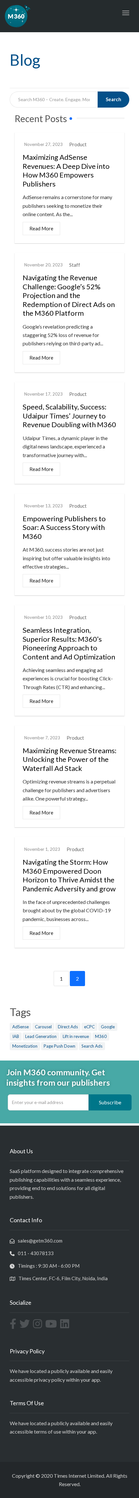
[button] (110, 1102)
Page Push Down (59, 1046)
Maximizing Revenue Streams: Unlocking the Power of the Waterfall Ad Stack (69, 759)
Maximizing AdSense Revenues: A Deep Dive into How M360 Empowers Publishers (66, 170)
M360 (101, 1036)
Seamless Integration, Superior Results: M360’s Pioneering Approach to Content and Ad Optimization (69, 643)
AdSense (20, 1026)
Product (78, 144)
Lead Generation (41, 1036)
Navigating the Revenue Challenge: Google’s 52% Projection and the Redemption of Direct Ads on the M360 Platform (69, 295)
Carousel (43, 1026)
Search (113, 99)
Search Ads (91, 1046)
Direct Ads (68, 1026)
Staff (74, 265)
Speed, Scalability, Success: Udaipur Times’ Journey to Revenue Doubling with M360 (69, 415)
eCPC (89, 1026)
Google (108, 1026)
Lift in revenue (76, 1036)
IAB (15, 1036)
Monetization (24, 1046)
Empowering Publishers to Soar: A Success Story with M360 (64, 527)
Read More (41, 228)
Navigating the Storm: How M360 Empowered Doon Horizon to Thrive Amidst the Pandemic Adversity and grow (69, 875)
